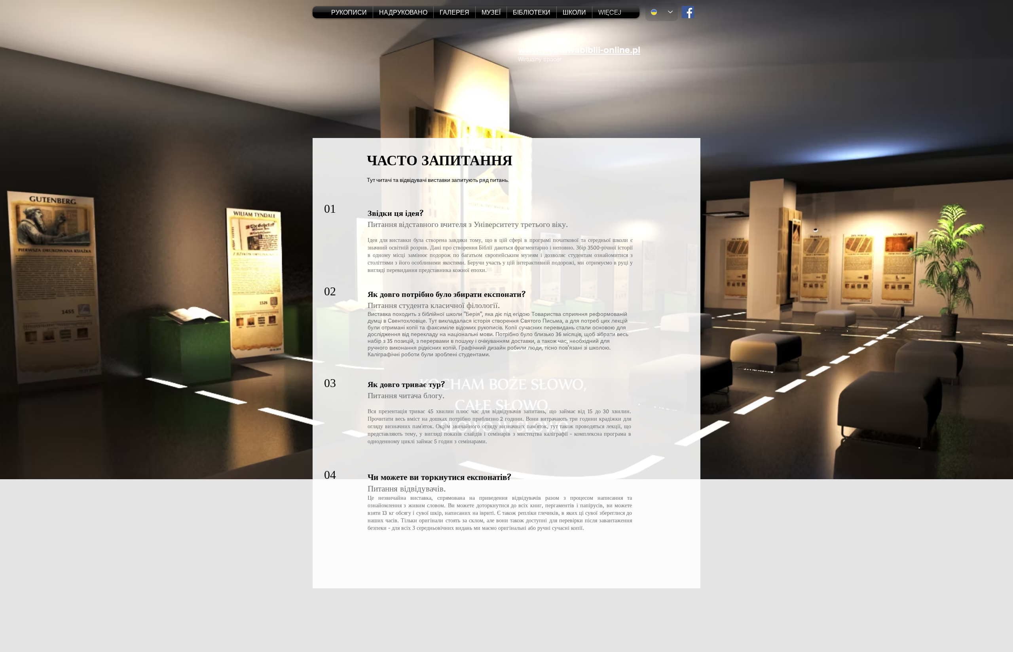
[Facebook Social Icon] (688, 12)
